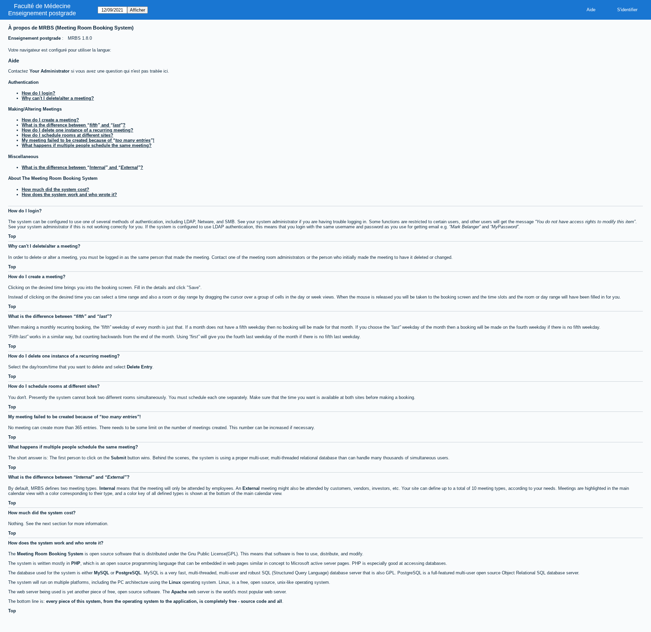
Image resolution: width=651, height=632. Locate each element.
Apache (179, 591)
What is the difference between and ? (73, 125)
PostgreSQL (128, 572)
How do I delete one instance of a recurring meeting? (77, 130)
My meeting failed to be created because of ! (88, 140)
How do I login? (38, 93)
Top (12, 236)
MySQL (101, 572)
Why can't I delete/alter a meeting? (58, 98)
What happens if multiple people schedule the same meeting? (87, 145)
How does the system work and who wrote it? (69, 194)
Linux (175, 582)
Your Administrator (49, 71)
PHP (75, 563)
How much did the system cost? (55, 189)
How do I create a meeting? (50, 119)
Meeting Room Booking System (50, 553)
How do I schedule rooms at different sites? (67, 135)
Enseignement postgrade (42, 13)
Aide (591, 9)
